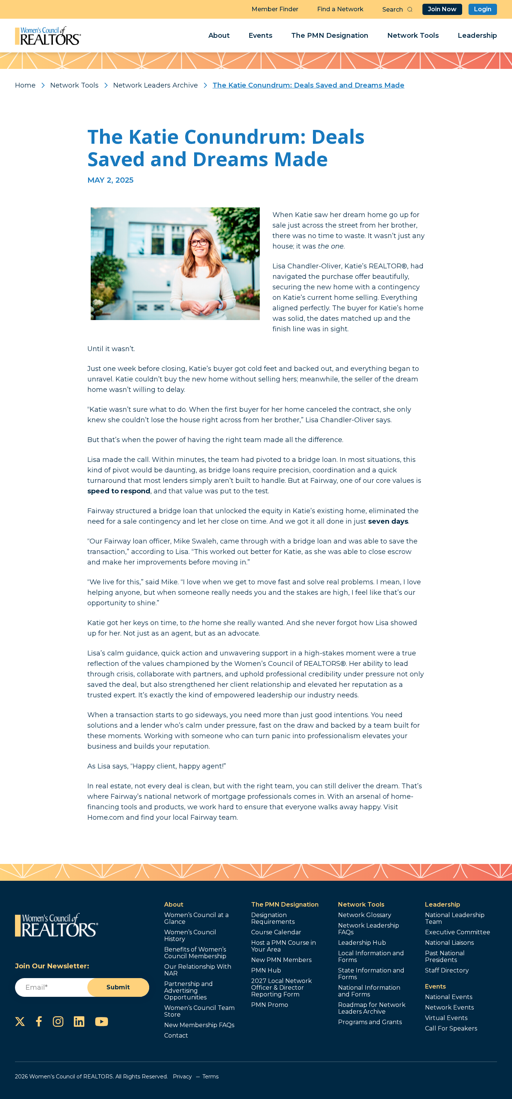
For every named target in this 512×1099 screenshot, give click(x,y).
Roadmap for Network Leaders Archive (372, 1008)
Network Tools (413, 35)
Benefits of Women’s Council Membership (195, 953)
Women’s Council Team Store (199, 1011)
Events (260, 35)
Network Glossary (364, 915)
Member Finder (275, 9)
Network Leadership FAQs (368, 929)
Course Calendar (276, 932)
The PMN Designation (329, 35)
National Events (448, 997)
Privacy (182, 1076)
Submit (118, 987)
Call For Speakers (451, 1028)
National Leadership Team (455, 918)
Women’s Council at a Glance (196, 918)
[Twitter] (20, 1021)
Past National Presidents (445, 956)
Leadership (477, 35)
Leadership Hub (362, 943)
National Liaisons (449, 943)
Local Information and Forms (371, 956)
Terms (210, 1076)
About (219, 35)
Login (482, 9)
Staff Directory (447, 970)
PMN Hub (266, 970)
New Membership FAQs (199, 1025)
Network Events (449, 1007)
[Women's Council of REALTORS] (48, 35)
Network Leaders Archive (155, 85)
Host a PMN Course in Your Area (283, 946)
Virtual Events (446, 1018)
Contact (176, 1035)
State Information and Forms (371, 974)
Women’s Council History (190, 936)
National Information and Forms (369, 991)
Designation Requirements (273, 918)
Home (25, 85)
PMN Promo (269, 1005)
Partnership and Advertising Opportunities (188, 991)
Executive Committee (457, 932)
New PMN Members (281, 960)
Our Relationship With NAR (197, 970)
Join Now (442, 9)
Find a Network (340, 9)
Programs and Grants (370, 1022)
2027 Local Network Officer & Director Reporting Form (281, 988)
